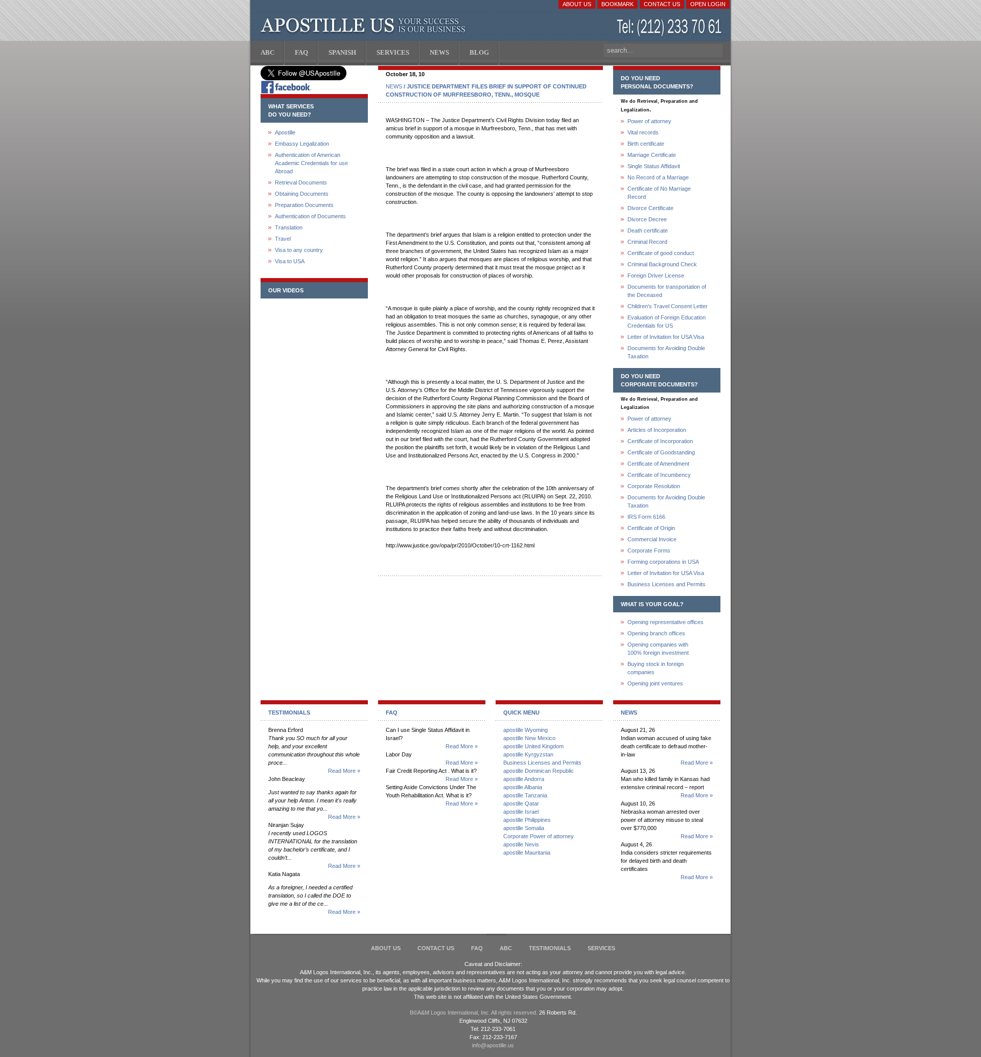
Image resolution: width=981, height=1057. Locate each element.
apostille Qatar (521, 803)
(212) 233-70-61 (670, 28)
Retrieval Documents (301, 182)
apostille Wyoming (525, 730)
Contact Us (662, 4)
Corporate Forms (648, 550)
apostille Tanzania (525, 795)
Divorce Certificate (650, 208)
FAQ (477, 948)
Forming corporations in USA (663, 562)
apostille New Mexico (529, 738)
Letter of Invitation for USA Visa (665, 337)
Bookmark (617, 4)
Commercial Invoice (651, 539)
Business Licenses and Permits (666, 584)
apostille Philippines (527, 820)
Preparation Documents (304, 205)
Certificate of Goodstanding (661, 452)
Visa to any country (299, 250)
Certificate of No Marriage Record (659, 193)
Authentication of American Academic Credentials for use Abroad (311, 163)
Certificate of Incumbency (659, 475)
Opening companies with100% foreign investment (658, 648)
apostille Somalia (523, 828)
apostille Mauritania (526, 852)
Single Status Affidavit (653, 166)
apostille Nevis (521, 844)
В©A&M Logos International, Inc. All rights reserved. (474, 1012)
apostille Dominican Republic (538, 771)
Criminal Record (647, 242)
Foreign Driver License (655, 275)
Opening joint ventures (655, 683)
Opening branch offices (656, 633)
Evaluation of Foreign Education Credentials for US (666, 321)
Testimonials (550, 948)
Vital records (643, 132)
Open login (708, 4)
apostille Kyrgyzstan (528, 754)
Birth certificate (645, 144)
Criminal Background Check (662, 264)
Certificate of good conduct (660, 253)
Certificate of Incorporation (660, 441)
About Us (577, 4)
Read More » (344, 771)
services (601, 948)
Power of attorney (649, 121)
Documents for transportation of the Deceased (666, 291)
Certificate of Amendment (658, 464)
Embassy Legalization (302, 144)
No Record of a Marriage (658, 177)
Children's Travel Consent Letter (667, 306)
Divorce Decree (647, 219)
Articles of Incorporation (656, 430)
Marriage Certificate (651, 155)
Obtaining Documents (302, 194)
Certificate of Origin (651, 528)
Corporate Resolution (653, 486)
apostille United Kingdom (533, 746)
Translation (288, 227)
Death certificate (647, 230)
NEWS (394, 86)
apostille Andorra (523, 779)
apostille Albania (522, 787)
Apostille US (365, 25)
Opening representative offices (665, 622)
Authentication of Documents (310, 216)
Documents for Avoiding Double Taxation (666, 352)
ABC (506, 948)
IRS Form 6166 (646, 517)
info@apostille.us (493, 1045)
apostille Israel (521, 812)
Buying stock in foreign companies (655, 668)
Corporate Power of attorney (538, 836)
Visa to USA (290, 261)
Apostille (285, 132)
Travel (283, 239)
